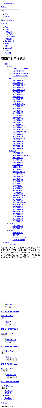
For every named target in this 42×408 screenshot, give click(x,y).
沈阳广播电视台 (18, 197)
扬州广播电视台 (18, 228)
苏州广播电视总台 (19, 176)
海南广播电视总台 (19, 127)
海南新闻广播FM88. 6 (10, 347)
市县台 (11, 223)
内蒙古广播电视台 (19, 139)
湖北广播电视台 (18, 97)
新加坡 (7, 242)
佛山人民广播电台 (19, 160)
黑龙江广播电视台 (19, 115)
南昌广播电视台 (18, 209)
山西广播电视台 (18, 111)
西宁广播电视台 (18, 221)
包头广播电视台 (18, 226)
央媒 (10, 66)
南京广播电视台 (18, 158)
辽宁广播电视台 (18, 113)
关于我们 (8, 398)
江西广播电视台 (18, 141)
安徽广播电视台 (18, 99)
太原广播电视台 (18, 193)
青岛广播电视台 (18, 181)
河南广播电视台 (18, 92)
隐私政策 (8, 393)
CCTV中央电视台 (19, 71)
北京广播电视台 (18, 80)
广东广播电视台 (18, 144)
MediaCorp (12, 244)
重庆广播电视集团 (19, 85)
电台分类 (12, 36)
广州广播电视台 (18, 153)
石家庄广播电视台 (19, 190)
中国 (6, 64)
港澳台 (11, 230)
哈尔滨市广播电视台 (20, 202)
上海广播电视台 (18, 83)
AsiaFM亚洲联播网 (19, 240)
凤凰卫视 (16, 235)
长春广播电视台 (18, 200)
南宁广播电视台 (18, 214)
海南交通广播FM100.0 (10, 382)
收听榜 (11, 34)
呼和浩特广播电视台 (20, 195)
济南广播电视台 (18, 183)
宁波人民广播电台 (19, 174)
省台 (10, 78)
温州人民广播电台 (19, 172)
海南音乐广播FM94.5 (9, 364)
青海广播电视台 (18, 137)
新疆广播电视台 (18, 134)
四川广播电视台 (18, 106)
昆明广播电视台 (18, 216)
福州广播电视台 (18, 207)
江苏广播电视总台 (19, 90)
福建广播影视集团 (19, 104)
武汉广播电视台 (18, 169)
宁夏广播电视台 (18, 129)
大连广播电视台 (18, 188)
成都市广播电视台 (19, 167)
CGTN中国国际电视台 (20, 73)
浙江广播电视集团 (19, 146)
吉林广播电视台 (18, 118)
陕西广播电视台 (18, 108)
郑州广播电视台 (18, 212)
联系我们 (8, 395)
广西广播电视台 (18, 120)
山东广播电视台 (18, 101)
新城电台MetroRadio (19, 237)
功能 (6, 46)
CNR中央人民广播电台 (20, 69)
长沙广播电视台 (18, 165)
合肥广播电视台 (18, 205)
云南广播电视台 (18, 125)
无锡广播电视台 (18, 179)
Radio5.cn (4, 7)
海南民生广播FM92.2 (9, 329)
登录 (6, 14)
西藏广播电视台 (18, 148)
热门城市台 (12, 151)
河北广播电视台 (18, 94)
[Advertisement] (21, 281)
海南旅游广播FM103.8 (10, 312)
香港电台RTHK (18, 233)
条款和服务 (9, 391)
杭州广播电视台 (18, 162)
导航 (6, 27)
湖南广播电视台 (18, 87)
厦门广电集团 (17, 186)
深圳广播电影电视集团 (20, 155)
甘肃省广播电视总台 (20, 132)
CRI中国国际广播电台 (20, 76)
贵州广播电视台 (18, 122)
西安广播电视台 (18, 219)
